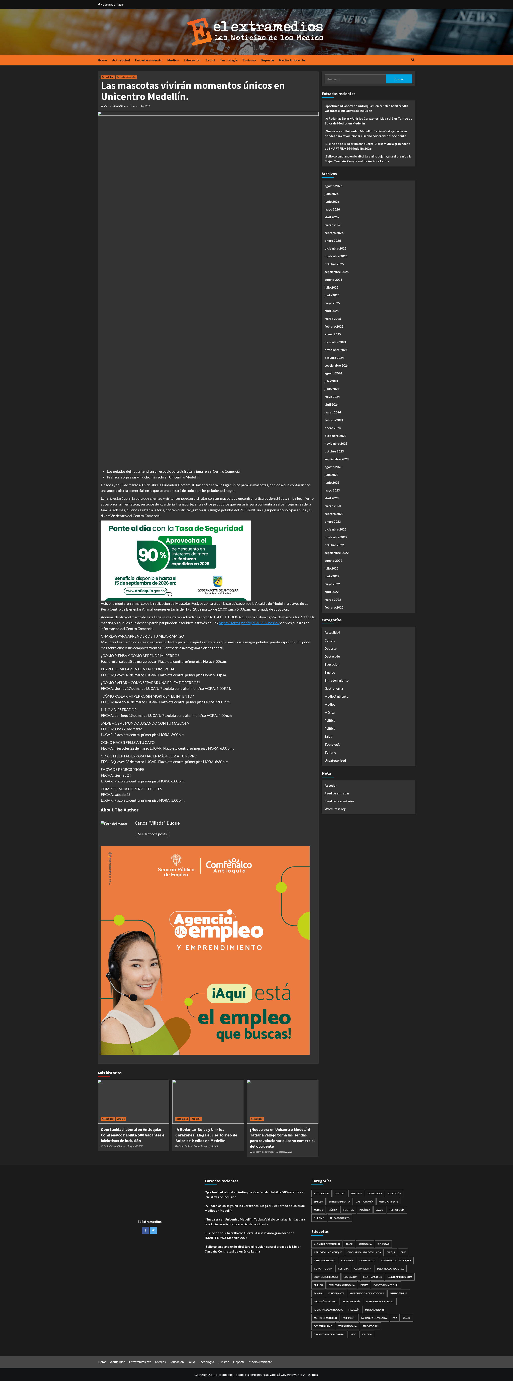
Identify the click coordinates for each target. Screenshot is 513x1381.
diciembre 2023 (335, 435)
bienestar (383, 1244)
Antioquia (365, 1244)
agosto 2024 (333, 373)
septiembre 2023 (337, 459)
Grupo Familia (398, 1293)
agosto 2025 (333, 279)
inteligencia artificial (380, 1301)
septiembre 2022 (337, 553)
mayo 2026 (332, 209)
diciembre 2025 (335, 248)
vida (353, 1334)
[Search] (412, 59)
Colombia (347, 1260)
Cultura (330, 640)
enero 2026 (333, 240)
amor (349, 1244)
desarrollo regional (390, 1268)
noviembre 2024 (336, 350)
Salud (210, 60)
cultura (343, 1268)
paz (395, 1318)
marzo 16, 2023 (141, 106)
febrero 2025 (334, 326)
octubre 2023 (334, 451)
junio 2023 (332, 482)
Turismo (249, 60)
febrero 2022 (334, 607)
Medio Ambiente (292, 60)
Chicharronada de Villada (364, 1252)
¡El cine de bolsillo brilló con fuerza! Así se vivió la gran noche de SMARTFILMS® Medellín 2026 (367, 146)
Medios (173, 60)
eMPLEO (318, 1285)
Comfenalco (368, 1260)
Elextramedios (372, 1277)
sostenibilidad (323, 1326)
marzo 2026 (333, 225)
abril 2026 (332, 217)
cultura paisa (362, 1268)
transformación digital (329, 1334)
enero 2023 (333, 521)
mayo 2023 (332, 490)
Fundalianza (336, 1293)
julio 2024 (331, 381)
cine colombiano (324, 1260)
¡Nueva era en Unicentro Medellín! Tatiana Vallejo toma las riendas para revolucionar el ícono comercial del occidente (366, 133)
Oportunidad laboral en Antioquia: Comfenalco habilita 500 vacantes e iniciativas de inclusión (133, 1135)
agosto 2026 (333, 186)
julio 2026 (331, 194)
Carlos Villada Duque (328, 1252)
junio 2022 (332, 576)
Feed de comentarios (339, 801)
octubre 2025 (334, 264)
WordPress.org (335, 809)
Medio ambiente (374, 1309)
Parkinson (349, 1318)
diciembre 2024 (335, 342)
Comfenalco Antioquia (396, 1260)
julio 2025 (331, 287)
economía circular (326, 1277)
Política (330, 728)
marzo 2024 (333, 412)
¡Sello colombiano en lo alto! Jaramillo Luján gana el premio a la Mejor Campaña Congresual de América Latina (368, 158)
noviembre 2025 (336, 256)
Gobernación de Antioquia (367, 1293)
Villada (367, 1334)
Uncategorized (335, 760)
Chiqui (391, 1252)
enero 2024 (333, 428)
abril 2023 (332, 498)
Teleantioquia (347, 1326)
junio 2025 (332, 295)
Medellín (353, 1309)
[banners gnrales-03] (205, 950)
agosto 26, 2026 (136, 1146)
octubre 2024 (334, 357)
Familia (318, 1293)
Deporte (267, 60)
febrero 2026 (334, 233)
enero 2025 (333, 334)
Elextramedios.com (400, 1277)
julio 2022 (331, 568)
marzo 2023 (333, 506)
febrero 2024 (334, 420)
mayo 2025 (332, 303)
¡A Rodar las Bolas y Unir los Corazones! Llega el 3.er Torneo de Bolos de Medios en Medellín (206, 1135)
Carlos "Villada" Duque (116, 106)
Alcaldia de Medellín (327, 1244)
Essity (364, 1285)
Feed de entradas (337, 793)
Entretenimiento (148, 60)
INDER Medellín (352, 1301)
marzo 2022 (333, 599)
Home (102, 60)
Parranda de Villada (374, 1318)
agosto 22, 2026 (285, 1151)
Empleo (121, 1118)
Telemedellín (371, 1326)
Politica (330, 720)
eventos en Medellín (386, 1285)
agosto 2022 (333, 560)
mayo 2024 (332, 396)
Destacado (332, 656)
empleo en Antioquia (342, 1285)
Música (330, 712)
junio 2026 (332, 201)
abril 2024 (332, 404)
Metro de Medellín (325, 1318)
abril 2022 (332, 592)
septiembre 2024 (337, 365)
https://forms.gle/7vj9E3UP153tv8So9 (249, 623)
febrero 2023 (334, 513)
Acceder (331, 785)
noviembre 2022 (336, 537)
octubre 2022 (334, 545)
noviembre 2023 (336, 443)
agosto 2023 (333, 467)
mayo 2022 (332, 584)
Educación (192, 60)
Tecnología (229, 60)
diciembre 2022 (335, 529)
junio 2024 (332, 389)
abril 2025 (332, 311)
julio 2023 (331, 474)
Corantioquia (323, 1268)
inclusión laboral (325, 1301)
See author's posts (152, 834)
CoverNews (289, 1374)
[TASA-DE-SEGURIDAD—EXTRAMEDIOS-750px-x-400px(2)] (176, 560)
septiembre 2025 (337, 272)
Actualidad (121, 60)
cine (403, 1252)
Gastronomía (334, 688)
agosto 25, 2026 (211, 1146)
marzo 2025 (333, 318)
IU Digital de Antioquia (328, 1309)
